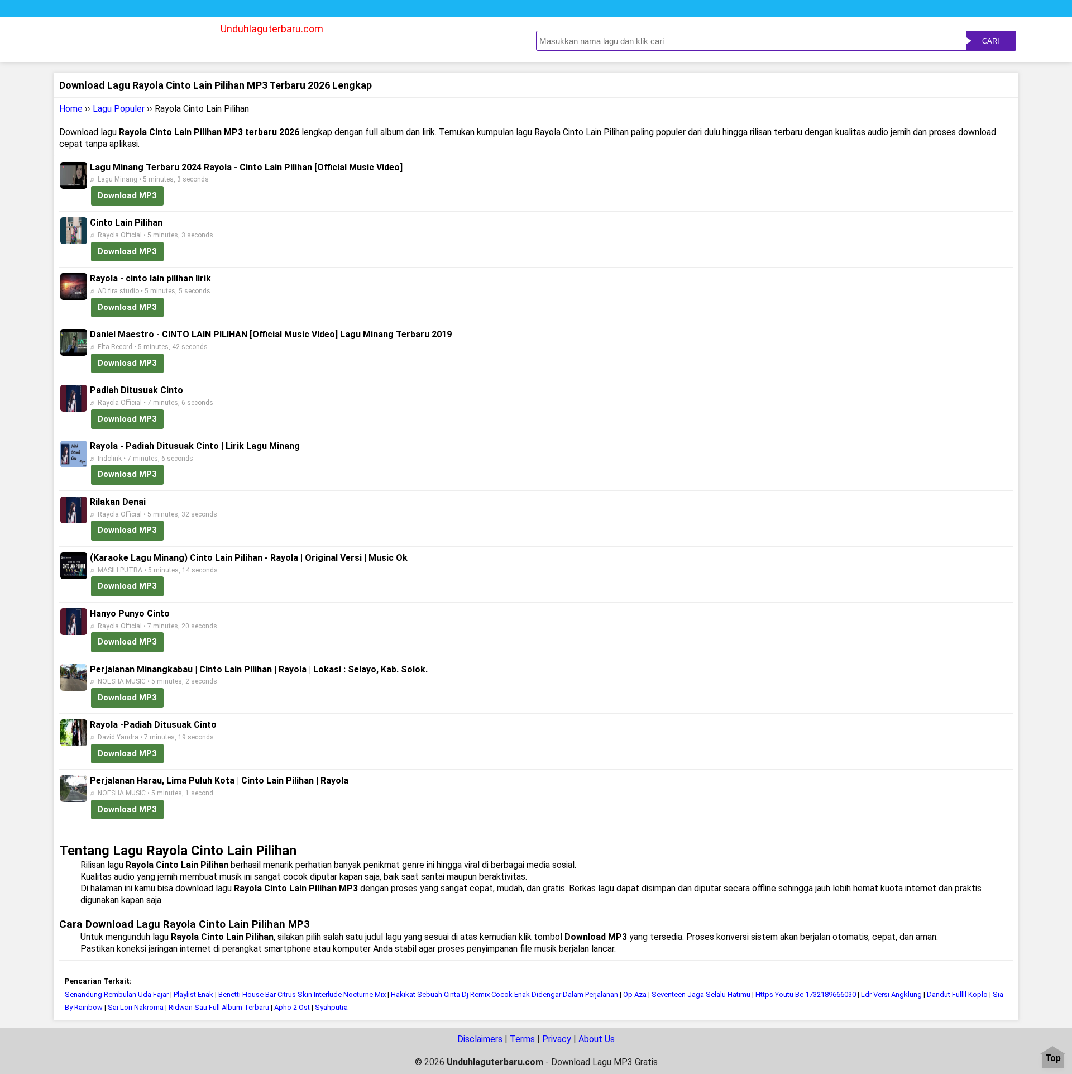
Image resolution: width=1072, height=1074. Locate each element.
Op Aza (635, 994)
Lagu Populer (119, 108)
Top (1053, 1058)
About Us (596, 1039)
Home (71, 108)
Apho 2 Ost (292, 1007)
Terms (522, 1039)
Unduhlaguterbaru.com (272, 29)
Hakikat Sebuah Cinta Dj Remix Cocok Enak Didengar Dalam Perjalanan (504, 994)
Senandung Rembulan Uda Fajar (117, 994)
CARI (990, 41)
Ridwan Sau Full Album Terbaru (219, 1007)
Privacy (556, 1039)
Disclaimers (479, 1039)
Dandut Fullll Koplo (957, 994)
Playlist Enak (193, 994)
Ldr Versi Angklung (891, 994)
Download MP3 (127, 195)
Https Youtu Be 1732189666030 (805, 994)
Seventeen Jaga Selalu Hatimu (701, 994)
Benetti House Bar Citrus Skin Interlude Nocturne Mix (302, 994)
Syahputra (331, 1007)
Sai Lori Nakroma (136, 1007)
